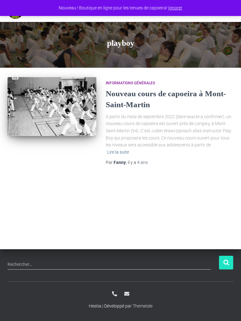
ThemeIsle (143, 305)
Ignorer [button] (175, 7)
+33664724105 (114, 293)
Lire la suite (118, 152)
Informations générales (130, 83)
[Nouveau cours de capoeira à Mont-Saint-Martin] (52, 106)
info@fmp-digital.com (126, 293)
